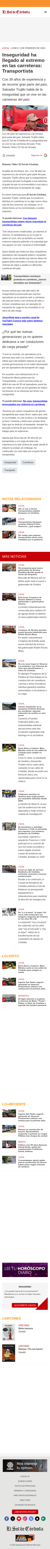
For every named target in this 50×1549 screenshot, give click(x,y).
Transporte (9, 470)
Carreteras (28, 462)
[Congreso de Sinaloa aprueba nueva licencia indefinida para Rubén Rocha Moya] (9, 641)
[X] (13, 1518)
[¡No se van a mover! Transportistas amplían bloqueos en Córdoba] (9, 509)
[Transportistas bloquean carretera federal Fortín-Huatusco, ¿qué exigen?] (9, 522)
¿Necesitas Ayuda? (25, 1512)
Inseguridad (10, 462)
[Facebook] (6, 1518)
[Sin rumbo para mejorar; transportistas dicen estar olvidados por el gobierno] (9, 536)
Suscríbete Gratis (25, 1305)
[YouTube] (19, 1518)
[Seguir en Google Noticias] (45, 155)
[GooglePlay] (43, 1518)
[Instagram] (25, 1518)
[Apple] (37, 1518)
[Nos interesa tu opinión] (25, 1465)
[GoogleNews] (31, 1518)
